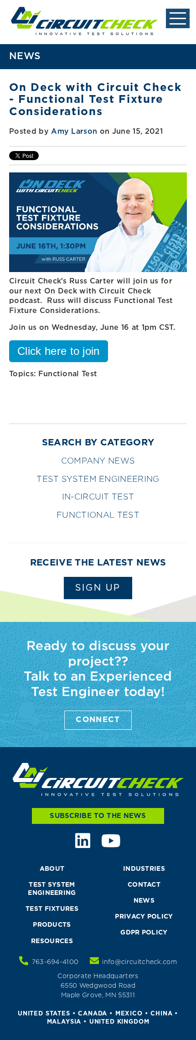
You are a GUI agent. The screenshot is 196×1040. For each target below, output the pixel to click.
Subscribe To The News (98, 816)
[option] (98, 392)
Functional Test (68, 374)
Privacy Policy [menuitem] (144, 916)
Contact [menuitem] (144, 885)
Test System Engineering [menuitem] (52, 889)
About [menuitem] (52, 869)
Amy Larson (74, 131)
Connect (98, 720)
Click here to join (58, 351)
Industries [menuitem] (144, 869)
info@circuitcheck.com (139, 962)
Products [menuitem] (52, 925)
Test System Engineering (97, 479)
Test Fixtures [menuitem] (52, 909)
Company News (98, 461)
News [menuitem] (144, 901)
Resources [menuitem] (52, 941)
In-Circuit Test (98, 497)
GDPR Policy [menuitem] (144, 932)
